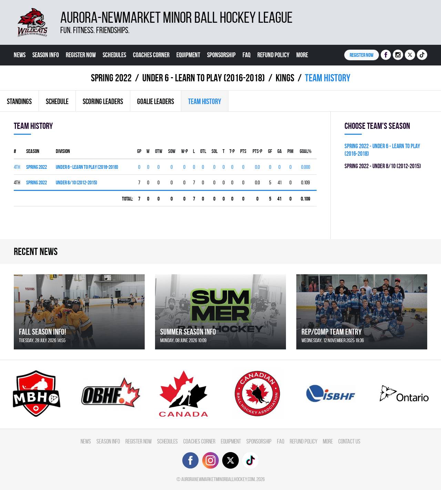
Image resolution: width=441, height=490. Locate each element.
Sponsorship (221, 55)
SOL (214, 151)
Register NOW (361, 55)
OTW (158, 151)
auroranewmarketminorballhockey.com (218, 479)
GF (270, 151)
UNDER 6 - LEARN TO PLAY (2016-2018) (87, 167)
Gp (139, 151)
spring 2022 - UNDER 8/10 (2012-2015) (383, 166)
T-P (232, 151)
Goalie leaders (155, 101)
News (19, 55)
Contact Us (26, 75)
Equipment (188, 55)
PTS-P (257, 151)
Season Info (45, 55)
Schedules (114, 55)
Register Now (81, 55)
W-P (184, 151)
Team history (204, 101)
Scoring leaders (103, 101)
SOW (171, 151)
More (302, 55)
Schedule (57, 101)
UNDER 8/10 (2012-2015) (76, 182)
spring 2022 (36, 167)
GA (279, 151)
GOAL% (305, 151)
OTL (203, 151)
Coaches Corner (151, 55)
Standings (19, 101)
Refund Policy (273, 55)
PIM (290, 151)
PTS (243, 151)
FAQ (246, 55)
